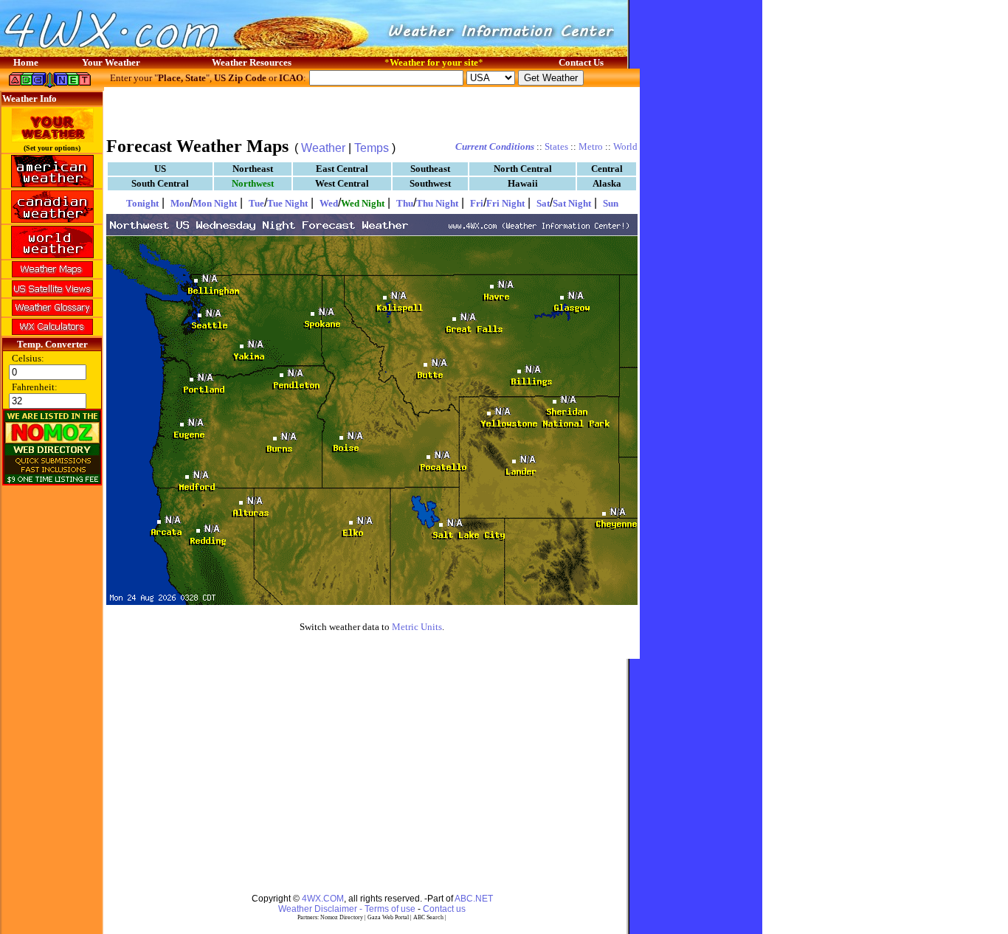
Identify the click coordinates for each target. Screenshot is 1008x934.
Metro (591, 146)
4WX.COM (323, 898)
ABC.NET (474, 898)
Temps (371, 148)
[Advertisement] (372, 111)
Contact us (444, 909)
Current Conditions (494, 146)
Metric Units (417, 626)
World (625, 146)
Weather (323, 148)
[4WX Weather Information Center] (147, 52)
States (556, 146)
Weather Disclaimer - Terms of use (346, 909)
